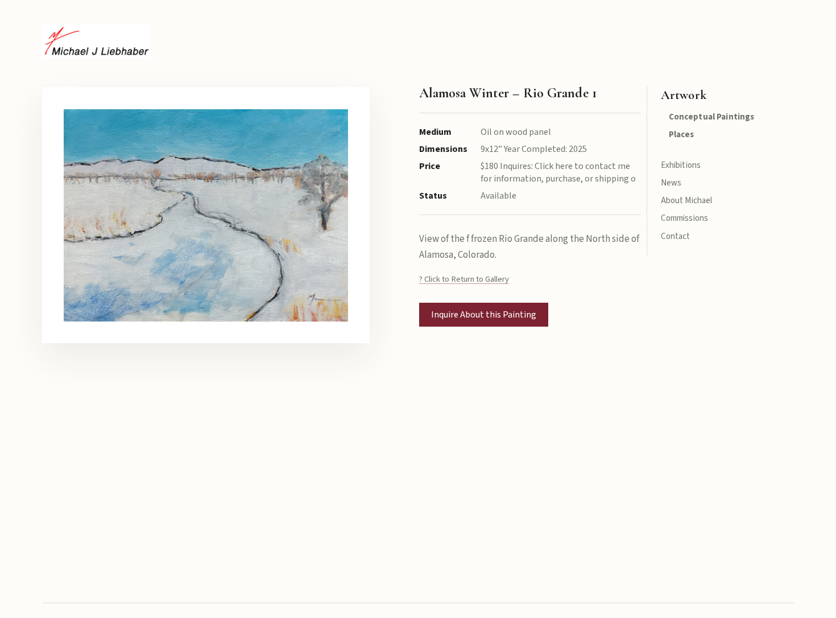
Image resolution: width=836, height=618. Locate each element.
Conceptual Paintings (712, 117)
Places (681, 135)
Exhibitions (681, 165)
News (671, 183)
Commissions (685, 218)
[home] (96, 41)
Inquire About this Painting (483, 314)
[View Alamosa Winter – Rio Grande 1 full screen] (206, 215)
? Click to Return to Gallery (464, 279)
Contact (675, 236)
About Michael (687, 201)
